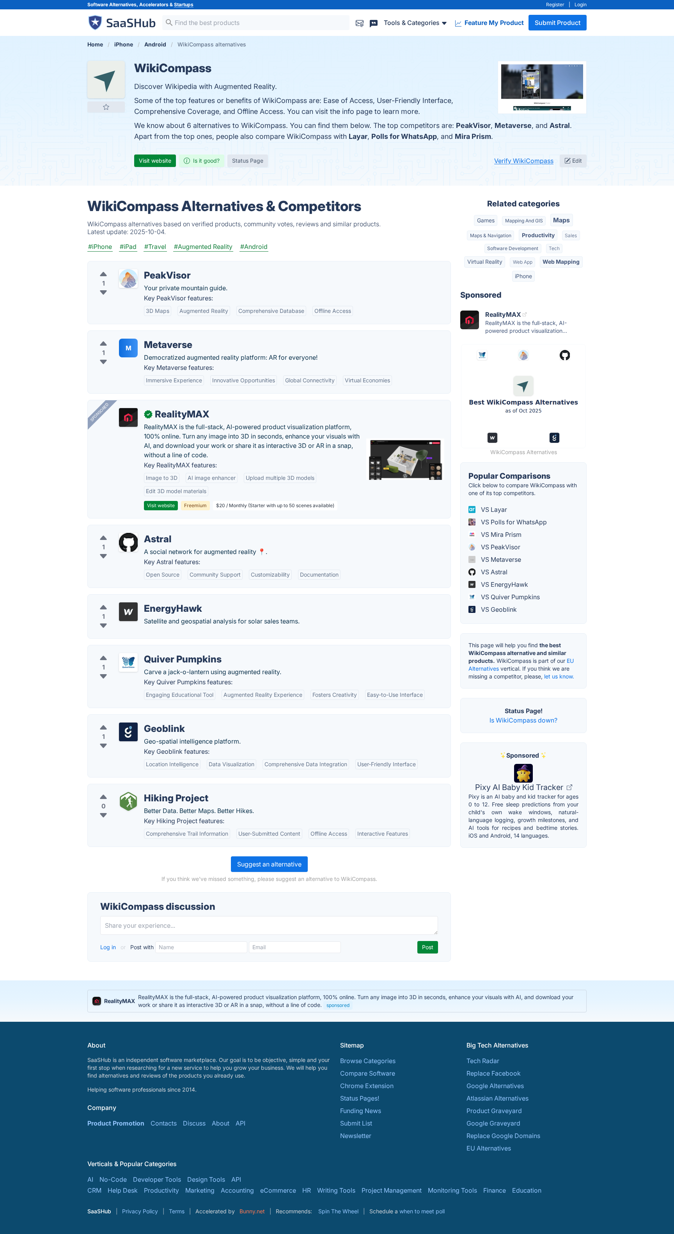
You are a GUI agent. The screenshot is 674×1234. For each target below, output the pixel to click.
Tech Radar (482, 1061)
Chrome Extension (367, 1086)
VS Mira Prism (500, 534)
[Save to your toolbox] (106, 106)
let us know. (559, 676)
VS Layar (493, 509)
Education (526, 1190)
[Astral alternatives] (128, 542)
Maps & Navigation (490, 235)
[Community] (374, 22)
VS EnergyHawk (503, 584)
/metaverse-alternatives (128, 335)
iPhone (523, 276)
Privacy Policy (140, 1211)
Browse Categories (368, 1061)
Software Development (512, 248)
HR (306, 1190)
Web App (522, 262)
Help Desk (123, 1190)
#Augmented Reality (203, 246)
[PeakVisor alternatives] (128, 278)
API (240, 1123)
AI (90, 1179)
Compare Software (367, 1073)
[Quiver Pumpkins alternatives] (128, 662)
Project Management (392, 1190)
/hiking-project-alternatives (134, 789)
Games (486, 220)
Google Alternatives (495, 1086)
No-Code (113, 1179)
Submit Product (557, 23)
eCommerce (278, 1190)
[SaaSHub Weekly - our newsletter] (360, 22)
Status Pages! (359, 1098)
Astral (560, 125)
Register (555, 4)
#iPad (128, 246)
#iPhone (100, 246)
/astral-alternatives (121, 530)
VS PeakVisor (499, 547)
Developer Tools (157, 1179)
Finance (494, 1190)
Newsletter (355, 1136)
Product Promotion (115, 1123)
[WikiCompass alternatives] (106, 79)
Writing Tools (336, 1190)
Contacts (164, 1123)
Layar (358, 136)
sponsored (337, 1005)
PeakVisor (473, 125)
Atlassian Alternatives (497, 1098)
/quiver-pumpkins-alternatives (138, 650)
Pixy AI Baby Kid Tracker (520, 787)
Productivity (538, 235)
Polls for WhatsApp (404, 136)
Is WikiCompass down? (523, 720)
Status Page (247, 160)
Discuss (194, 1123)
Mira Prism (473, 136)
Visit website (155, 160)
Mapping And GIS (524, 221)
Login (581, 4)
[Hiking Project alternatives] (128, 801)
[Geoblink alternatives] (128, 732)
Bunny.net (252, 1211)
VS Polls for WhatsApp (513, 522)
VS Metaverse (500, 559)
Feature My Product (493, 23)
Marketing (200, 1190)
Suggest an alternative (269, 864)
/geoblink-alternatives (126, 719)
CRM (94, 1190)
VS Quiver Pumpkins (509, 597)
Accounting (237, 1190)
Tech (554, 248)
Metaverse (513, 125)
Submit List (356, 1123)
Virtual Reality (484, 261)
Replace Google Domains (503, 1136)
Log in (108, 947)
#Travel (155, 246)
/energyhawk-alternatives (131, 599)
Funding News (360, 1111)
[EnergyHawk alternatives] (128, 611)
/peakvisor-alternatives (127, 266)
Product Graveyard (494, 1111)
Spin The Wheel (338, 1211)
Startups (183, 4)
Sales (571, 235)
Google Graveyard (493, 1123)
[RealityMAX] (128, 417)
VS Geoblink (498, 609)
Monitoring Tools (452, 1190)
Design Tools (206, 1179)
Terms (176, 1211)
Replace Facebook (493, 1073)
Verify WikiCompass (523, 161)
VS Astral (493, 572)
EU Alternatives (488, 1148)
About (220, 1123)
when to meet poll (422, 1211)
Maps (561, 220)
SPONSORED (99, 412)
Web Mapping (561, 261)
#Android (254, 246)
